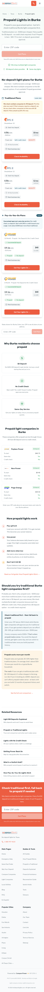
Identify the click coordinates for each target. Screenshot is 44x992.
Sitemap (25, 943)
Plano (4, 943)
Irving (4, 948)
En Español (5, 900)
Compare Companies (9, 874)
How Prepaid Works (29, 859)
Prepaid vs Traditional (30, 864)
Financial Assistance (29, 874)
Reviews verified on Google (29, 978)
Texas (12, 14)
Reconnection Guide (29, 879)
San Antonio (6, 927)
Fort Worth (5, 922)
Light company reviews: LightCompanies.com (22, 983)
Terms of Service (28, 938)
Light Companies (7, 879)
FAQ (3, 895)
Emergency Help (7, 859)
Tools (24, 890)
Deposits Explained (29, 869)
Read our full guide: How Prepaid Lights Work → (22, 574)
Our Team (26, 917)
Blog (3, 890)
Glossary (26, 895)
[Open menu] (39, 3)
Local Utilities (6, 884)
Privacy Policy (27, 932)
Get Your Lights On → (22, 268)
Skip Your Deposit (8, 869)
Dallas (4, 917)
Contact (25, 922)
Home (5, 14)
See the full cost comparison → (22, 693)
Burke (20, 14)
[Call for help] (33, 3)
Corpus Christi (7, 958)
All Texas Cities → (8, 963)
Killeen (4, 953)
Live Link (26, 927)
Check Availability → (22, 156)
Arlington (5, 938)
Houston (4, 912)
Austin (4, 932)
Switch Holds (27, 884)
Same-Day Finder (7, 864)
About (25, 912)
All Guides (26, 854)
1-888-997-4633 (9, 842)
